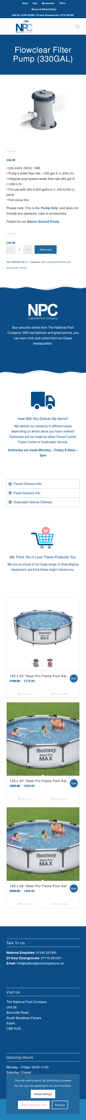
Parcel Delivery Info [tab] (27, 483)
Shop (25, 3)
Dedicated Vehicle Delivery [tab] (33, 502)
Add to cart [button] (27, 693)
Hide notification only (33, 1104)
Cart (35, 3)
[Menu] (77, 26)
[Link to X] (71, 1115)
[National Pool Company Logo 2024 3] (35, 26)
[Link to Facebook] (65, 1115)
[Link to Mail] (77, 1115)
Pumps (23, 267)
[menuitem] (25, 3)
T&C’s (62, 3)
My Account (48, 3)
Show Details (60, 693)
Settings (60, 1104)
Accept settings (43, 1094)
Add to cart (45, 249)
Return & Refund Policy (44, 9)
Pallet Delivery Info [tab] (27, 493)
